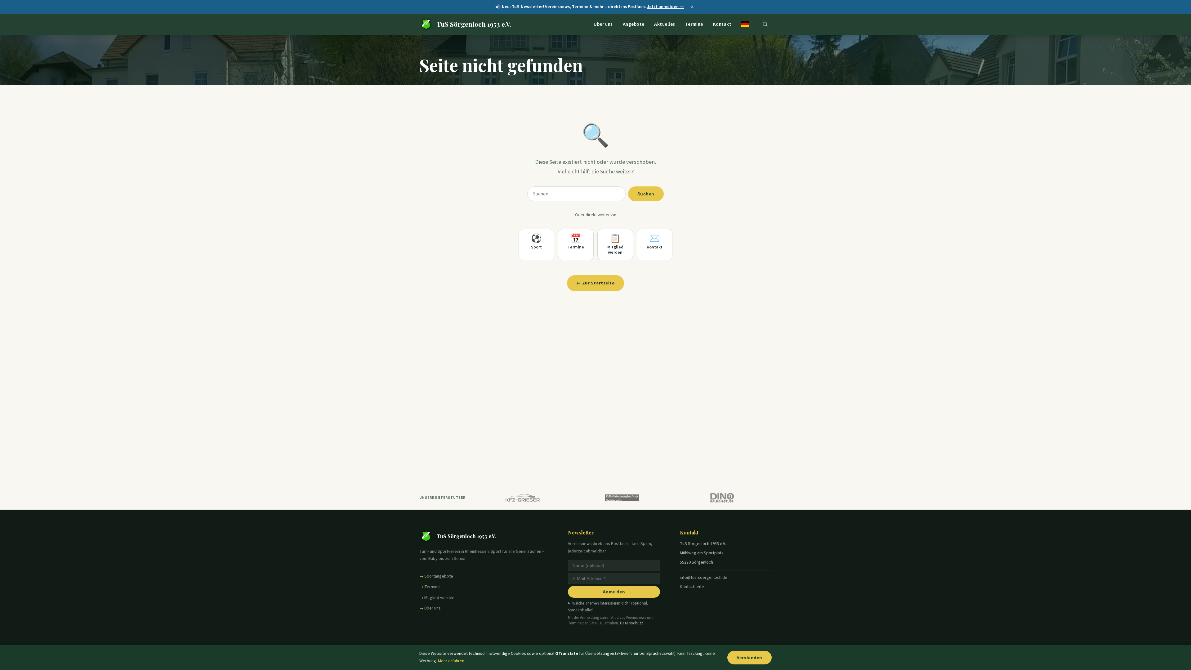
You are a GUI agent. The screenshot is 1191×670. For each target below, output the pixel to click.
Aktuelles (664, 23)
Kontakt (722, 23)
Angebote (634, 23)
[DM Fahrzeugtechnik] (622, 498)
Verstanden (749, 657)
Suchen (645, 193)
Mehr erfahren (451, 661)
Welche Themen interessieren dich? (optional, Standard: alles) (608, 607)
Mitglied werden (439, 598)
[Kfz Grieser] (523, 498)
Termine (694, 23)
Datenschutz (631, 623)
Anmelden (614, 591)
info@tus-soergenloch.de (703, 577)
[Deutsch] (745, 24)
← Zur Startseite (595, 283)
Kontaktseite (692, 587)
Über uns (603, 23)
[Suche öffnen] (765, 24)
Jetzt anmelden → (665, 6)
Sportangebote (438, 576)
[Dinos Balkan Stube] (722, 498)
